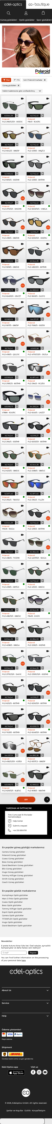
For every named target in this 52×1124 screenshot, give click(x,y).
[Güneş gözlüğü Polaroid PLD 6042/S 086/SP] (13, 134)
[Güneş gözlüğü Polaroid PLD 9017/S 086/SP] (13, 308)
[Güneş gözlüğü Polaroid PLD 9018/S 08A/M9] (39, 774)
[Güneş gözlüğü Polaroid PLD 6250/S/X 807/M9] (39, 686)
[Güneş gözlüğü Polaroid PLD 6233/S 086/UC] (13, 454)
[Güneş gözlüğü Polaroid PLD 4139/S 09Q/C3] (39, 134)
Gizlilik (27, 1110)
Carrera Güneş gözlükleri (13, 852)
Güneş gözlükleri (8, 20)
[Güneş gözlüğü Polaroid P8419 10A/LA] (13, 512)
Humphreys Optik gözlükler (15, 895)
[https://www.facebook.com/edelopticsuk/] (33, 1073)
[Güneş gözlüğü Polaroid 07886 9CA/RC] (13, 396)
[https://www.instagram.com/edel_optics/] (39, 1073)
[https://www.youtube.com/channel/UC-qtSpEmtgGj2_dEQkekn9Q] (45, 1073)
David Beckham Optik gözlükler (17, 925)
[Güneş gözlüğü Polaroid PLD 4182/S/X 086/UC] (13, 599)
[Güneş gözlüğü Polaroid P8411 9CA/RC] (39, 105)
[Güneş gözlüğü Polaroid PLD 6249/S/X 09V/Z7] (13, 279)
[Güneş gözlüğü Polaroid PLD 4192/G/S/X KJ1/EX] (13, 745)
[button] (13, 4)
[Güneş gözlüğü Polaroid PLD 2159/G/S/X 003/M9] (39, 657)
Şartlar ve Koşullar (15, 1110)
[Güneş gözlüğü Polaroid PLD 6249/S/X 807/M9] (39, 715)
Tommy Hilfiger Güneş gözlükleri (17, 875)
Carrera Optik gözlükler (13, 915)
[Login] (26, 13)
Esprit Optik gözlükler (12, 912)
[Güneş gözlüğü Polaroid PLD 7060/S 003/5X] (39, 308)
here (23, 960)
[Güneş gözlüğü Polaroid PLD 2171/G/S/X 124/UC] (13, 657)
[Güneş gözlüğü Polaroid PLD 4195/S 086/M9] (13, 221)
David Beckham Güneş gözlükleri (17, 865)
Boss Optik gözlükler (11, 905)
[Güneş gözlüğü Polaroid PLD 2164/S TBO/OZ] (13, 483)
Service (5, 1003)
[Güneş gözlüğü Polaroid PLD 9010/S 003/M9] (13, 163)
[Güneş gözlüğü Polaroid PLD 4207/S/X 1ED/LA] (39, 541)
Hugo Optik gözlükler (12, 922)
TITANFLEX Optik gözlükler (14, 919)
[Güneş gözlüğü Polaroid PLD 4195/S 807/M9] (39, 512)
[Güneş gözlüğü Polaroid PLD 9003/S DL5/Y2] (39, 279)
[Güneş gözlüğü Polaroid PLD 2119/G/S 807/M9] (13, 367)
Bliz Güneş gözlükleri (12, 869)
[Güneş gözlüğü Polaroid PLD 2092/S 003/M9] (39, 628)
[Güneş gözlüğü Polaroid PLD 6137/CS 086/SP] (39, 745)
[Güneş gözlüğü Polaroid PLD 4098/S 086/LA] (13, 628)
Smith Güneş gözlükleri (13, 879)
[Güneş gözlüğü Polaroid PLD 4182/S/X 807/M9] (39, 250)
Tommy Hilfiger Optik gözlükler (16, 909)
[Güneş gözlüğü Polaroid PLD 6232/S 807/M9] (13, 686)
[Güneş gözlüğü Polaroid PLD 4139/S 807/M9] (39, 163)
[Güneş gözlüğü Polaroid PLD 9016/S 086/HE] (13, 250)
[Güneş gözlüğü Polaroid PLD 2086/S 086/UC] (39, 454)
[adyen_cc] (4, 1034)
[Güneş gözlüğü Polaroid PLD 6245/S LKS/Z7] (39, 396)
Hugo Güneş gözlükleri (12, 872)
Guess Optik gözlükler (12, 902)
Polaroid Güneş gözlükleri (14, 855)
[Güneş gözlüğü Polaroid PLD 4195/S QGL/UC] (13, 338)
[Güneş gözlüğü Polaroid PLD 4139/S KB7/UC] (13, 570)
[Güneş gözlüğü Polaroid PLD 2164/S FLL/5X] (39, 483)
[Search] (8, 13)
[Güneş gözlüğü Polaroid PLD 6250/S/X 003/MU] (39, 221)
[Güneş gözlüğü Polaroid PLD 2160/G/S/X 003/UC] (13, 105)
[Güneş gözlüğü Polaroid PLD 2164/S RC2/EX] (39, 367)
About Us (6, 990)
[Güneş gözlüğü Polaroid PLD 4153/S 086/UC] (39, 570)
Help (4, 1016)
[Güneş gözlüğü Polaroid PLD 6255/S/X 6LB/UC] (13, 774)
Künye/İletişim (38, 1110)
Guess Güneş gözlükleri (13, 858)
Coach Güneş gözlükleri (13, 882)
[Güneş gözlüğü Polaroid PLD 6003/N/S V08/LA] (39, 192)
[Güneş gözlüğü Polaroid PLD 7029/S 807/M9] (13, 715)
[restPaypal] (18, 1034)
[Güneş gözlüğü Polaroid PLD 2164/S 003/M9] (13, 425)
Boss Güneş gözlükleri (12, 862)
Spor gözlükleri (44, 20)
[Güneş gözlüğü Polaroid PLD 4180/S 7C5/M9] (13, 541)
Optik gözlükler (27, 20)
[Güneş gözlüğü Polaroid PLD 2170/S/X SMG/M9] (13, 192)
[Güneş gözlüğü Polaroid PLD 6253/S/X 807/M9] (39, 425)
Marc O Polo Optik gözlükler (15, 898)
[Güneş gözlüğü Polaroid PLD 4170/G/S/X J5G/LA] (39, 338)
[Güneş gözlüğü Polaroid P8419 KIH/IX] (39, 599)
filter (8, 80)
